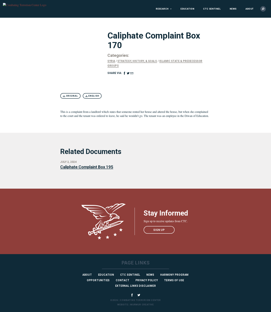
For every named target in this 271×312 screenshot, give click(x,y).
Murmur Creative (142, 304)
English (93, 96)
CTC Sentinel (212, 9)
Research (162, 9)
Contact (122, 280)
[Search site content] (263, 9)
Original (71, 96)
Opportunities (98, 280)
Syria (111, 61)
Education (187, 9)
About (249, 9)
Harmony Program (174, 274)
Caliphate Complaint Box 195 (86, 167)
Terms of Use (174, 280)
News (233, 9)
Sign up (159, 229)
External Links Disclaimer (135, 285)
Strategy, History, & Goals (137, 61)
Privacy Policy (147, 280)
